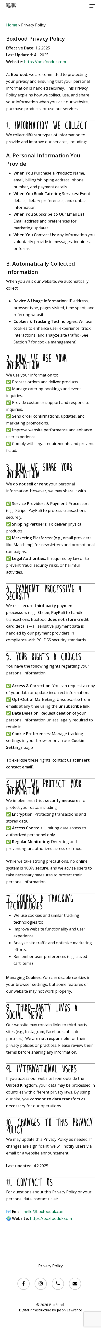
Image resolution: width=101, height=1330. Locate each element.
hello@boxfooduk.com (44, 1211)
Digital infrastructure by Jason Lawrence (50, 1310)
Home (11, 25)
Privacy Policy (50, 1266)
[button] (92, 5)
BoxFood (11, 6)
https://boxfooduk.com (45, 61)
